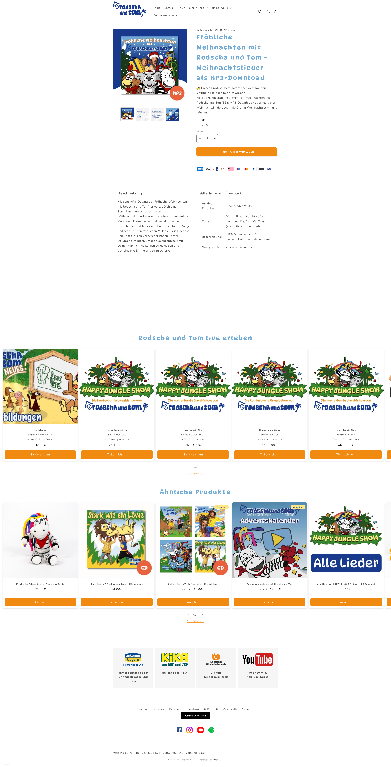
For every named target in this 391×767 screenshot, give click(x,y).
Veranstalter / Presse (236, 709)
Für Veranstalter (164, 15)
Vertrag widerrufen (195, 715)
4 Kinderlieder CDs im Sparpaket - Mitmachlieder (193, 584)
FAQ (216, 709)
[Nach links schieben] (116, 114)
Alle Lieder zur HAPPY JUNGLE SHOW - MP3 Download (346, 584)
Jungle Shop (196, 7)
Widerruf (194, 709)
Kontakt (143, 709)
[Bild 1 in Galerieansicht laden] (127, 114)
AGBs (206, 709)
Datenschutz (177, 709)
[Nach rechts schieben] (184, 114)
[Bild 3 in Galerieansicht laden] (157, 114)
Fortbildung (40, 430)
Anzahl (200, 131)
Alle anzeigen (195, 473)
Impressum (158, 709)
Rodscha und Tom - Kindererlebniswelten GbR (200, 759)
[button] (198, 8)
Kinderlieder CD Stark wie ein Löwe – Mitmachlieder (117, 584)
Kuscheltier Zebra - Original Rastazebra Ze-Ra (40, 584)
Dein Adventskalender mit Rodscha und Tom (269, 584)
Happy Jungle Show (116, 430)
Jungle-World (219, 7)
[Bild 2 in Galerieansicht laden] (142, 114)
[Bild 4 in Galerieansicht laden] (172, 114)
